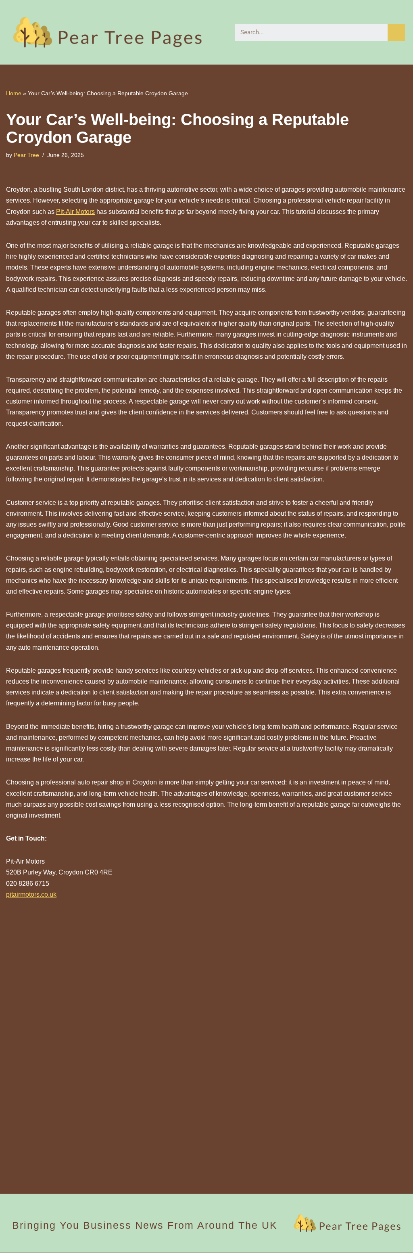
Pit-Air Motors (75, 211)
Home (13, 93)
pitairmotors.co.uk (31, 894)
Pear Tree (26, 155)
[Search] (396, 32)
